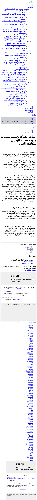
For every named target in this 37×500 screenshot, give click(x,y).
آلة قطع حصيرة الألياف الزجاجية (16, 94)
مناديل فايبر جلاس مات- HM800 (16, 79)
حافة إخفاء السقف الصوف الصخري (15, 46)
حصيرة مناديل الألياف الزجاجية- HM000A (13, 72)
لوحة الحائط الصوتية (23, 53)
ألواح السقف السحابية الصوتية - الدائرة (14, 29)
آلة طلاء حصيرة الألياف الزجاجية (16, 96)
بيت (31, 5)
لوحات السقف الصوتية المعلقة (20, 27)
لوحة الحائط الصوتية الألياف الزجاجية (15, 60)
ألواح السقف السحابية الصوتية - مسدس (14, 34)
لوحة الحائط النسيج (20, 58)
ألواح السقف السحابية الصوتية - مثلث (15, 36)
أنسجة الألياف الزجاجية (22, 69)
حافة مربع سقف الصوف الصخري (16, 43)
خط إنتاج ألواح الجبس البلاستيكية (16, 105)
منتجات (30, 7)
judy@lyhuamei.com (27, 263)
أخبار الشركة (29, 132)
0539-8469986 (28, 261)
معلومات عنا (29, 110)
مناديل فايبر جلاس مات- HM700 (16, 77)
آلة (28, 82)
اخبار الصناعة (29, 130)
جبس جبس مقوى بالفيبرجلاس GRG (15, 100)
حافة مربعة (22, 67)
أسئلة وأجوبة (29, 108)
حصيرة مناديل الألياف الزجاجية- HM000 (14, 70)
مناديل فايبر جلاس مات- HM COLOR (14, 81)
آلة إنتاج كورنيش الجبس (19, 101)
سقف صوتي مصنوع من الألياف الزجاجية (17, 9)
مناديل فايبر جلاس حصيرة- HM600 (15, 76)
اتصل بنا (30, 112)
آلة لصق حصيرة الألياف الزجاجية (16, 98)
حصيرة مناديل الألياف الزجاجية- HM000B (13, 74)
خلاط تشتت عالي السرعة (18, 103)
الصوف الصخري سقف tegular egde (15, 45)
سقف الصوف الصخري (22, 41)
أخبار (31, 106)
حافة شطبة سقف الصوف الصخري (15, 52)
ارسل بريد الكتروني (30, 270)
